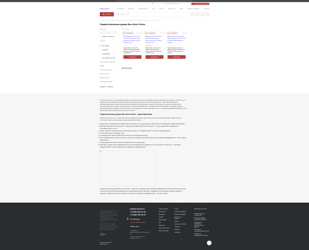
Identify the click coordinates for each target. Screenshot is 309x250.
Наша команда (163, 230)
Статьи (176, 221)
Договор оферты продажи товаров (200, 218)
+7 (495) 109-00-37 (143, 3)
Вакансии (162, 225)
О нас (176, 209)
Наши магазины (143, 8)
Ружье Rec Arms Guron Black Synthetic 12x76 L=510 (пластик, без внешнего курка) (176, 50)
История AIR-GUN (180, 224)
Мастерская (171, 8)
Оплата (161, 8)
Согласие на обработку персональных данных (199, 224)
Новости (177, 227)
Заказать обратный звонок (171, 3)
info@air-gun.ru (135, 226)
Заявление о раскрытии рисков (201, 234)
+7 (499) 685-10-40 (127, 3)
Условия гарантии (180, 211)
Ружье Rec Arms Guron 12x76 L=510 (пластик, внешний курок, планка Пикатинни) (153, 50)
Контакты (206, 8)
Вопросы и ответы (193, 8)
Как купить (162, 211)
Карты (181, 8)
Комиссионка (163, 209)
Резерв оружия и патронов (199, 214)
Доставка (131, 8)
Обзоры (177, 229)
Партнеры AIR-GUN (200, 209)
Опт (153, 8)
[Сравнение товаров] (197, 14)
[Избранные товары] (202, 14)
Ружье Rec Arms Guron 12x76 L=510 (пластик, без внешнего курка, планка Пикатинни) (131, 50)
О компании (120, 8)
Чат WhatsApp (157, 3)
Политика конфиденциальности (201, 230)
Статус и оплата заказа (201, 4)
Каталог (108, 14)
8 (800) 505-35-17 (137, 209)
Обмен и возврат (180, 214)
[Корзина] (207, 14)
